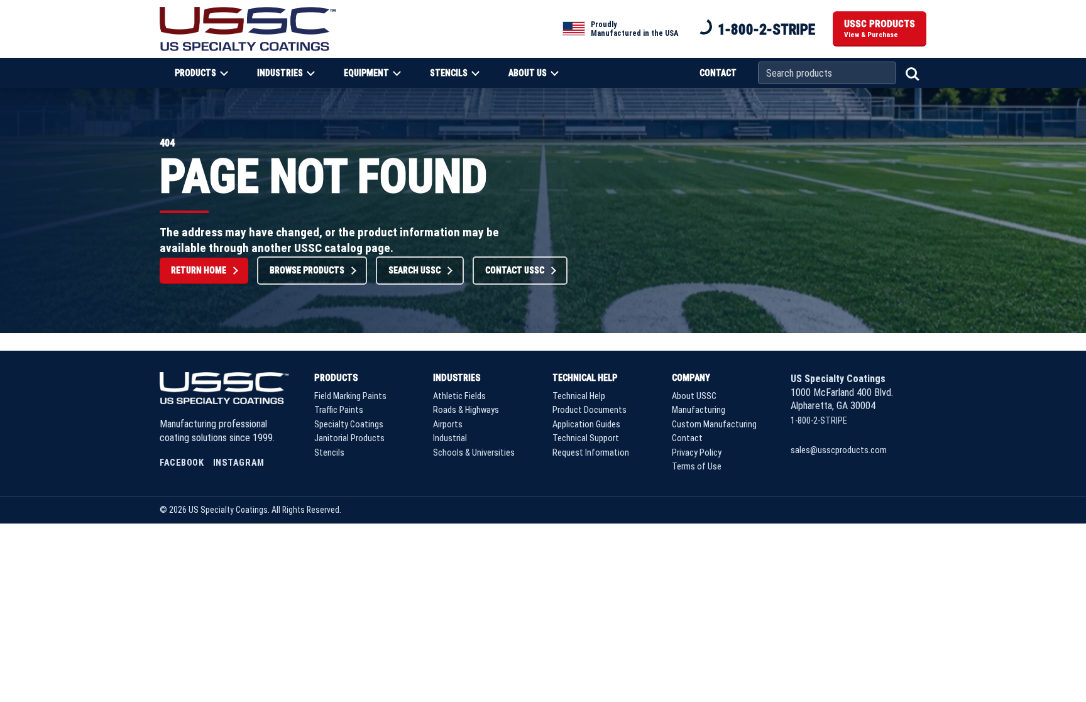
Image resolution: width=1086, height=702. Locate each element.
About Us (527, 73)
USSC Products (879, 29)
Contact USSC (514, 270)
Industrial (450, 438)
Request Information (590, 452)
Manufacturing (698, 410)
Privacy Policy (696, 452)
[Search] (911, 73)
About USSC (694, 396)
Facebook (182, 463)
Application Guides (586, 424)
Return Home (198, 270)
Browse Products (307, 270)
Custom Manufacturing (714, 424)
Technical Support (585, 438)
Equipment (366, 73)
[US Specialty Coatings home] (248, 28)
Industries (280, 73)
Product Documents (589, 410)
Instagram (239, 463)
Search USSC (414, 270)
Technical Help (585, 378)
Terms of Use (696, 466)
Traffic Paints (338, 410)
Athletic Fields (459, 396)
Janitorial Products (349, 438)
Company (691, 378)
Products (195, 73)
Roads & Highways (466, 410)
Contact (718, 73)
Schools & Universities (474, 452)
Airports (448, 424)
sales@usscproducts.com (839, 450)
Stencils (449, 73)
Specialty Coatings (348, 424)
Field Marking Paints (350, 396)
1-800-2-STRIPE (766, 29)
